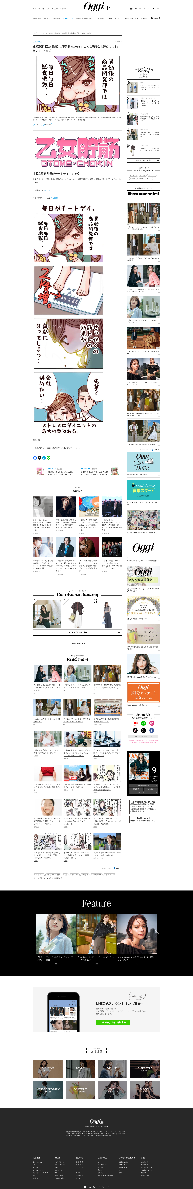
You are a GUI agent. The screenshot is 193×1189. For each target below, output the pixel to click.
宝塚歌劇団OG (97, 875)
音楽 (65, 875)
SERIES (144, 18)
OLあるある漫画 (60, 1178)
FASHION (37, 18)
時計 (34, 1175)
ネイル (78, 1173)
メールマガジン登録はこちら (143, 736)
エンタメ (51, 33)
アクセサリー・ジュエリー (41, 1173)
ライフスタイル (42, 33)
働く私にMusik (110, 875)
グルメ (143, 175)
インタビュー (39, 875)
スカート (35, 1167)
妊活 (120, 1170)
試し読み (151, 789)
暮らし (133, 178)
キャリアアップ (59, 1162)
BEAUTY (56, 18)
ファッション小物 (38, 1170)
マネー (57, 1167)
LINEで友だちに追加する (113, 1022)
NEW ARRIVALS (131, 18)
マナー (57, 1173)
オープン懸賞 (145, 1175)
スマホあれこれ (59, 1170)
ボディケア (79, 1175)
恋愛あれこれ (123, 1162)
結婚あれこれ (123, 1167)
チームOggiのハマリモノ (105, 1175)
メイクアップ (80, 1167)
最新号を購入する (143, 785)
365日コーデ (37, 1178)
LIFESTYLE (68, 18)
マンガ (37, 878)
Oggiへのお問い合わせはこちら (142, 821)
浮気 (120, 1173)
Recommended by (107, 868)
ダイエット (79, 1178)
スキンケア (79, 1165)
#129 (47, 190)
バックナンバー (143, 792)
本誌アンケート (146, 1173)
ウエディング (123, 1165)
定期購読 (136, 789)
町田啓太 (57, 878)
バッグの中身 (59, 1175)
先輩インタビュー (60, 1165)
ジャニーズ (47, 878)
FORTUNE (99, 18)
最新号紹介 (144, 1165)
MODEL (118, 18)
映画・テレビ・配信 (54, 875)
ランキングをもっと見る (77, 632)
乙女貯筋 (57, 33)
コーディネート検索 (77, 643)
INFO (109, 18)
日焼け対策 (79, 1162)
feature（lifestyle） (146, 178)
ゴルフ (100, 1162)
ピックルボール (102, 1165)
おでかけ (152, 175)
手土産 (100, 1170)
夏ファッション (37, 1162)
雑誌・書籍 (75, 875)
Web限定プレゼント (147, 1170)
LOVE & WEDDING (84, 18)
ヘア (77, 1170)
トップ (35, 33)
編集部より (144, 1162)
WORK (47, 18)
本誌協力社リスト (146, 1167)
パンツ (35, 1165)
